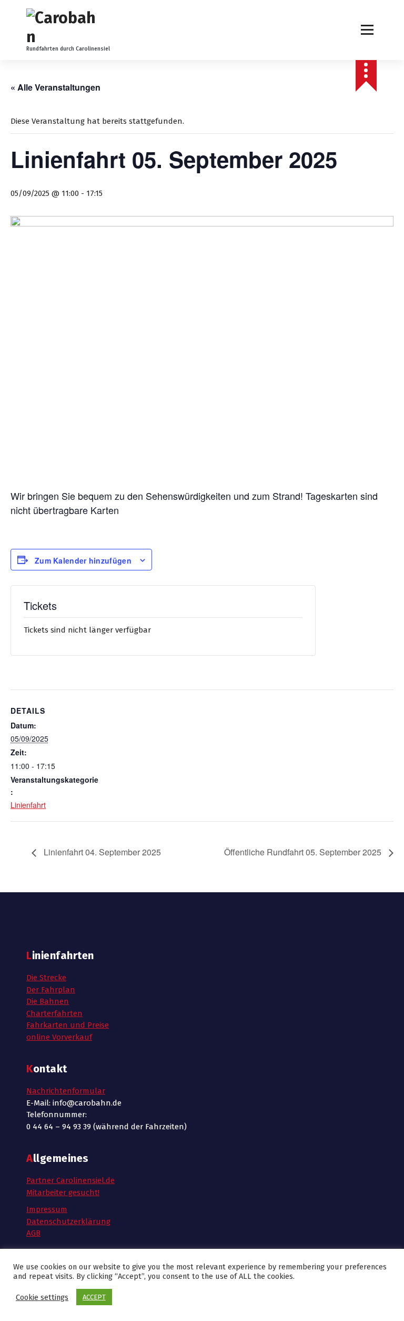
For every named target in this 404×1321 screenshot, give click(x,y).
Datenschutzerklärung (68, 1221)
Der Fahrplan (50, 989)
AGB (33, 1233)
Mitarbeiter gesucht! (62, 1192)
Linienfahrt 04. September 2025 (101, 852)
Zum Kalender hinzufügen (83, 560)
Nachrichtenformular (65, 1091)
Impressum (46, 1209)
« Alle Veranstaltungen (55, 87)
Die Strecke (46, 977)
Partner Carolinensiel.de (70, 1180)
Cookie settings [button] (42, 1297)
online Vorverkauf (59, 1037)
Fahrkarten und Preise (67, 1025)
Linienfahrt (28, 805)
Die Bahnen (47, 1001)
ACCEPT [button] (94, 1297)
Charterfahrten (54, 1013)
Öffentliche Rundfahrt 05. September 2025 (303, 852)
